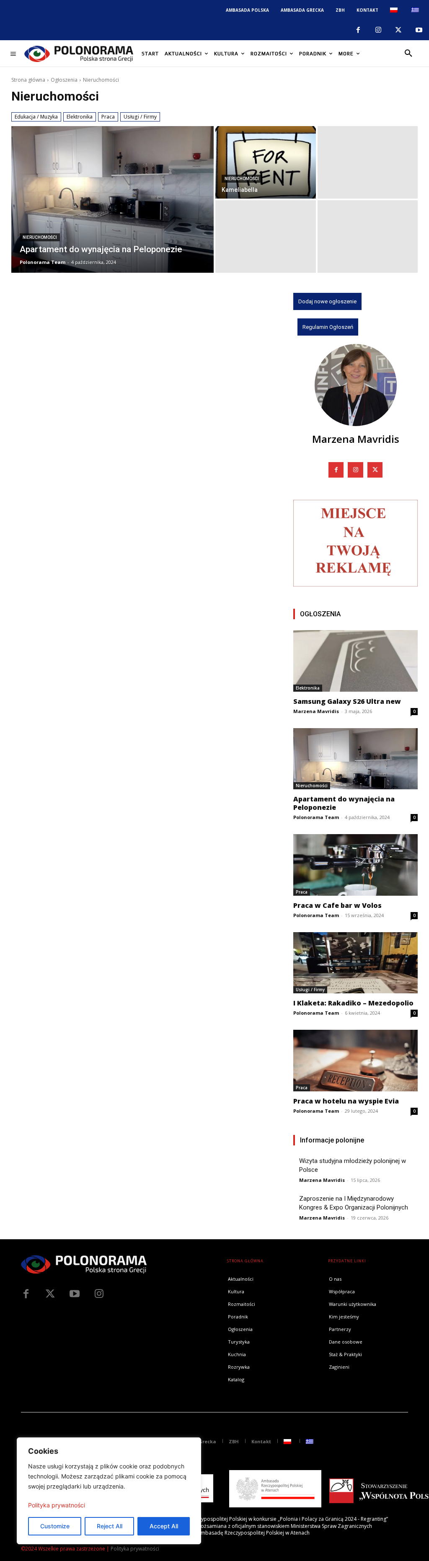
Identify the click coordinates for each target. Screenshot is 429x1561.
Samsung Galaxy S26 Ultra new (347, 701)
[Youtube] (419, 30)
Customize (55, 1526)
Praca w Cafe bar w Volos (337, 905)
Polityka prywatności (56, 1505)
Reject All (109, 1526)
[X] (398, 30)
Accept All (164, 1526)
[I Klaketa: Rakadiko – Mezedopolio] (355, 962)
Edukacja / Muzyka (36, 116)
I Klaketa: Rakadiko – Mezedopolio (353, 1003)
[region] (109, 1490)
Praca (108, 116)
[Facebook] (358, 30)
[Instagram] (378, 30)
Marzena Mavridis (355, 439)
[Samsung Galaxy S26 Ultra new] (355, 660)
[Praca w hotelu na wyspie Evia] (355, 1060)
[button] (408, 54)
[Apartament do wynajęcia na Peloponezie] (112, 199)
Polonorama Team (316, 817)
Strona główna (28, 79)
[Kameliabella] (265, 162)
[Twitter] (50, 1294)
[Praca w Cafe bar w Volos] (355, 864)
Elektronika (80, 116)
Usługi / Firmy (140, 116)
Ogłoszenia (64, 79)
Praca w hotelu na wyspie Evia (346, 1101)
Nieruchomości (40, 237)
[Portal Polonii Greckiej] (78, 53)
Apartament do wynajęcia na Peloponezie (344, 803)
